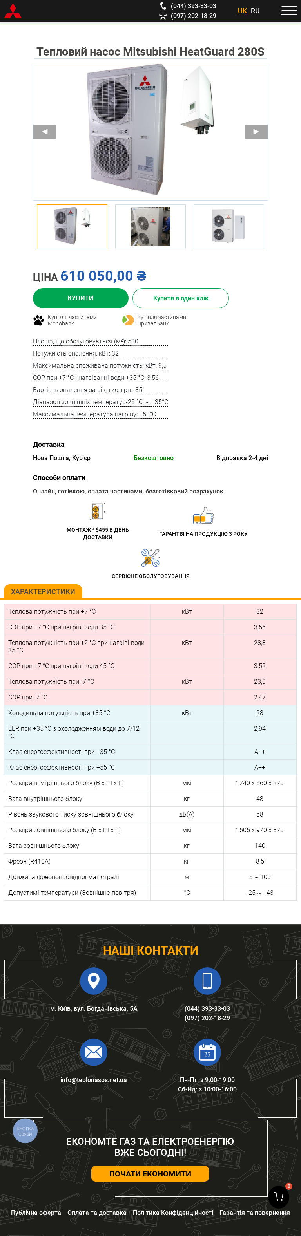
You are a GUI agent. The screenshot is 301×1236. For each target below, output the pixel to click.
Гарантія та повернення (254, 1212)
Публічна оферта (36, 1212)
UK (242, 11)
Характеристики (43, 592)
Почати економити (150, 1173)
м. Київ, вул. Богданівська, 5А (94, 1008)
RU (255, 11)
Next (256, 132)
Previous (44, 132)
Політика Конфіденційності (173, 1212)
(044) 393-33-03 (207, 1008)
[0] (278, 1197)
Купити (81, 298)
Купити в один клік (181, 298)
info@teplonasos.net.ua (93, 1080)
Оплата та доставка (97, 1212)
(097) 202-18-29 (207, 1018)
